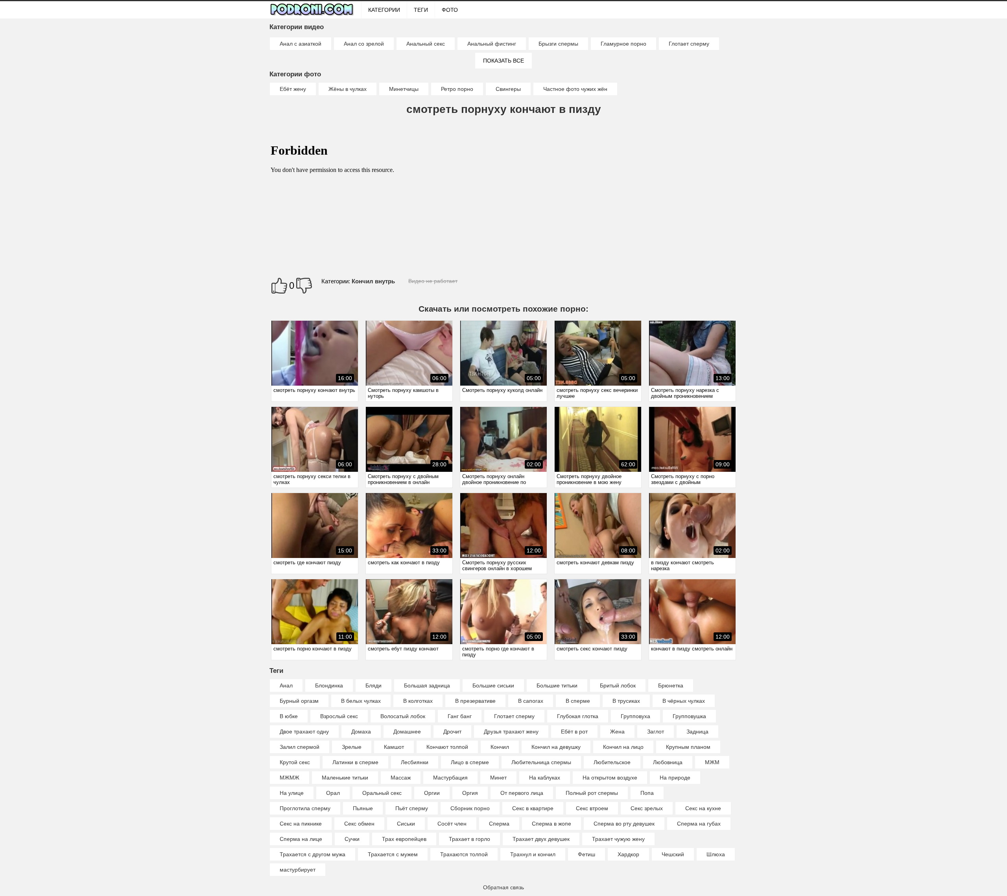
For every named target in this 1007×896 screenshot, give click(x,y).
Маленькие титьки (345, 777)
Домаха (361, 731)
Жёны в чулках (347, 89)
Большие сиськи (493, 685)
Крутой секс (295, 762)
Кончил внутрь (373, 281)
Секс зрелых (647, 808)
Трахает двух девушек (541, 839)
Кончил (500, 747)
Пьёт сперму (411, 808)
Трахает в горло (469, 839)
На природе (675, 777)
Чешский (673, 854)
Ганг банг (460, 716)
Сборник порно (470, 808)
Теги (421, 10)
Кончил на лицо (623, 747)
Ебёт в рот (574, 731)
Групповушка (689, 716)
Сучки (352, 839)
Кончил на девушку (556, 747)
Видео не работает (432, 281)
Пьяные (363, 808)
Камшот (394, 747)
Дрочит (452, 731)
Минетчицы (404, 89)
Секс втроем (592, 808)
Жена (617, 731)
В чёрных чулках (683, 701)
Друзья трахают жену (511, 731)
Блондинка (329, 685)
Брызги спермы (558, 44)
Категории (384, 10)
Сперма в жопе (551, 823)
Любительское (612, 762)
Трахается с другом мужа (312, 854)
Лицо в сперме (470, 762)
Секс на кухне (703, 808)
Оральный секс (382, 793)
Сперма (499, 823)
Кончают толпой (447, 747)
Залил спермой (299, 747)
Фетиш (586, 854)
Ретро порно (457, 89)
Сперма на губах (699, 823)
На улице (292, 793)
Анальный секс (425, 44)
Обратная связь (503, 887)
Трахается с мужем (393, 854)
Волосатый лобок (402, 716)
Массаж (401, 777)
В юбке (289, 716)
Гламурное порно (623, 44)
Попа (647, 793)
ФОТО (450, 10)
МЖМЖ (289, 777)
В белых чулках (361, 701)
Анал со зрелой (364, 44)
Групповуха (635, 716)
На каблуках (544, 777)
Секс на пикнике (301, 823)
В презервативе (475, 701)
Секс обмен (359, 823)
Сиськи (406, 823)
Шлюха (715, 854)
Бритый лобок (618, 685)
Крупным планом (688, 747)
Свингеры (508, 89)
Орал (333, 793)
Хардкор (628, 854)
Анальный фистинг (491, 44)
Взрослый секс (339, 716)
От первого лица (521, 793)
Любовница (667, 762)
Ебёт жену (293, 89)
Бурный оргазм (299, 701)
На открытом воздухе (610, 777)
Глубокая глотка (577, 716)
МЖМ (712, 762)
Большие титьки (557, 685)
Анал (286, 685)
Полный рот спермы (592, 793)
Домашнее (407, 731)
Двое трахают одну (304, 731)
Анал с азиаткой (300, 44)
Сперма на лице (301, 839)
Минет (498, 777)
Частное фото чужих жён (575, 89)
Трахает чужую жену (618, 839)
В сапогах (530, 701)
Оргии (432, 793)
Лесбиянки (414, 762)
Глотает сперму (689, 44)
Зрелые (351, 747)
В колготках (418, 701)
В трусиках (626, 701)
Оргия (470, 793)
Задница (697, 731)
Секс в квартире (532, 808)
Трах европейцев (404, 839)
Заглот (655, 731)
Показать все (503, 60)
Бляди (373, 685)
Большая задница (427, 685)
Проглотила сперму (305, 808)
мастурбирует (297, 869)
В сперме (578, 701)
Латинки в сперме (355, 762)
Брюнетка (670, 685)
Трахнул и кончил (532, 854)
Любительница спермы (541, 762)
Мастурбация (450, 777)
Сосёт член (452, 823)
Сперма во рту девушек (624, 823)
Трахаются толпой (464, 854)
